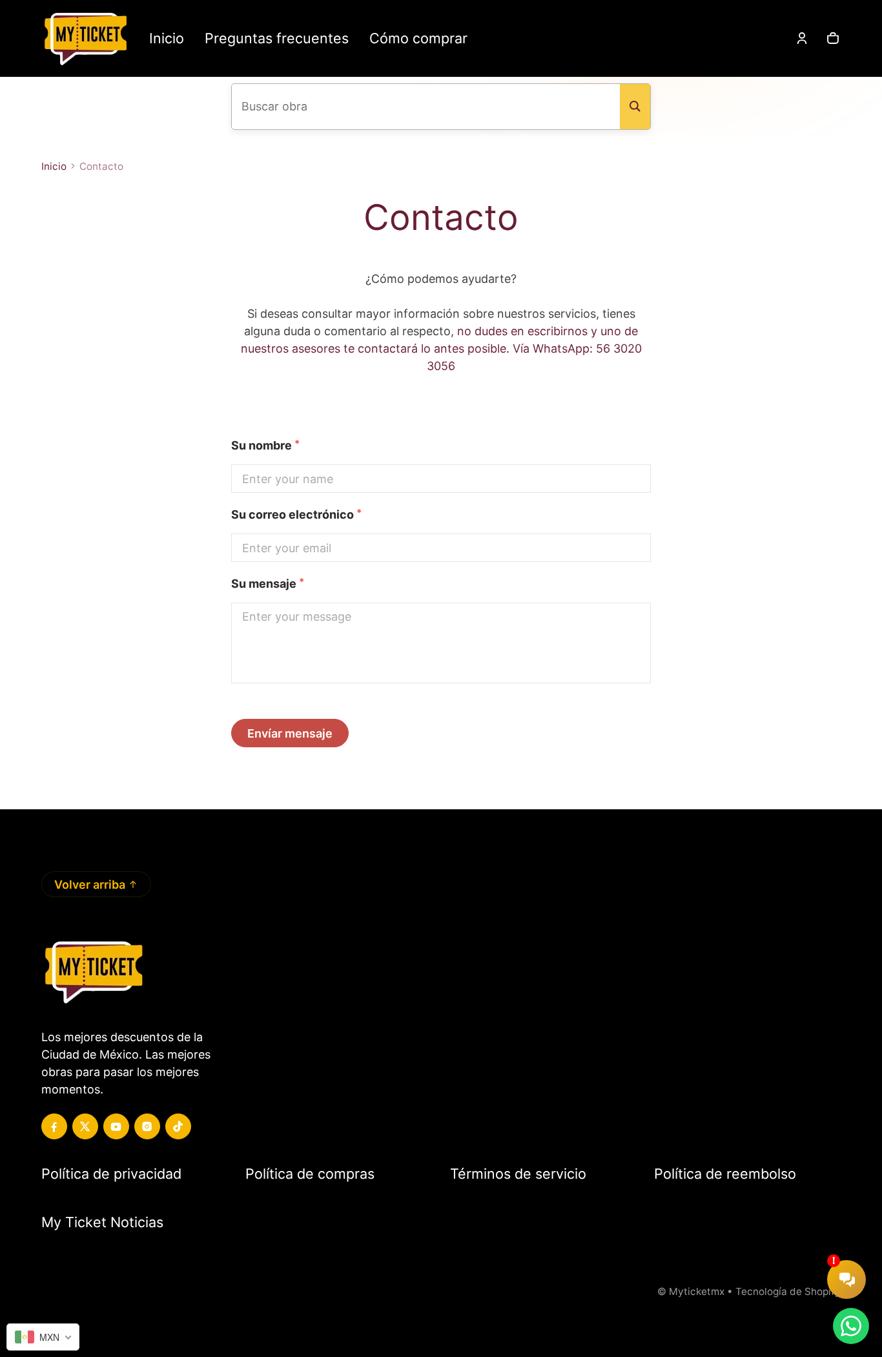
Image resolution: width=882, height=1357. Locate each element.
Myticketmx (696, 1291)
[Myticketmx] (84, 38)
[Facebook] (54, 1126)
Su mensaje (267, 582)
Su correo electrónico (292, 513)
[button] (833, 38)
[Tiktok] (178, 1126)
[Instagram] (147, 1126)
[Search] (635, 106)
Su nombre (261, 444)
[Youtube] (116, 1126)
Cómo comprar (418, 38)
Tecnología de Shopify (788, 1291)
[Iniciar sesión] (802, 38)
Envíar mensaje (290, 733)
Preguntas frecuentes (277, 38)
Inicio (166, 38)
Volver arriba (89, 884)
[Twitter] (85, 1126)
